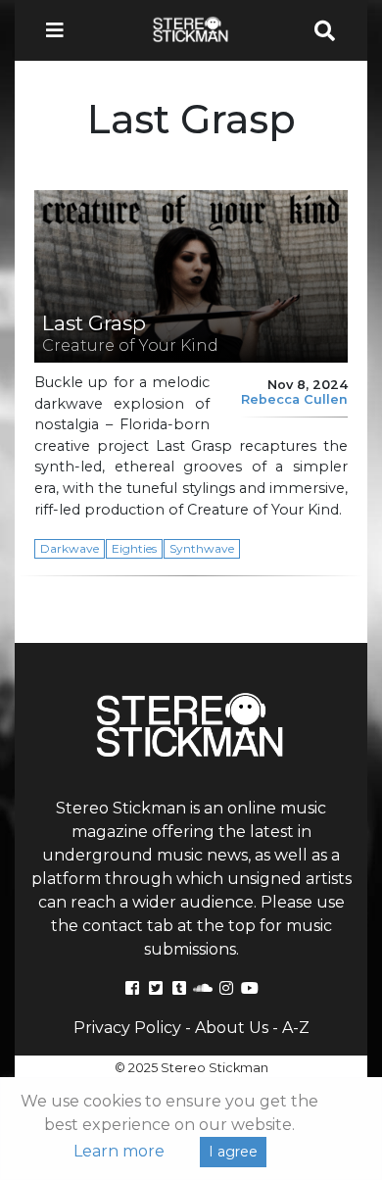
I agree (233, 1151)
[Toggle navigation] (60, 30)
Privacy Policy (127, 1027)
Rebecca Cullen (294, 399)
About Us (231, 1027)
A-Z (296, 1027)
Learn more (119, 1151)
